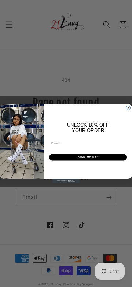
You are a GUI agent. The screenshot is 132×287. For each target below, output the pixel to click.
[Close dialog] (128, 108)
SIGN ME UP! (88, 157)
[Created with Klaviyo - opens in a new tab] (66, 181)
